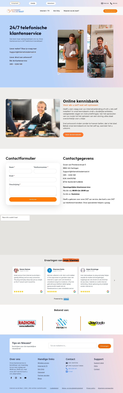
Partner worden (43, 375)
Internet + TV (44, 11)
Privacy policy (90, 388)
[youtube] (25, 377)
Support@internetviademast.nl (23, 52)
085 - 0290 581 (16, 64)
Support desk (99, 363)
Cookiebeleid (54, 388)
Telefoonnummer (41, 167)
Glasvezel (41, 372)
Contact (97, 369)
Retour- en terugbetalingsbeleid (72, 388)
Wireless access (43, 363)
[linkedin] (20, 377)
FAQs (96, 366)
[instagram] (16, 377)
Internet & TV (42, 366)
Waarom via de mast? (71, 11)
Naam (12, 167)
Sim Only (56, 11)
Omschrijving (14, 184)
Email (12, 176)
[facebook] (11, 377)
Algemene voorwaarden (105, 388)
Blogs (40, 378)
